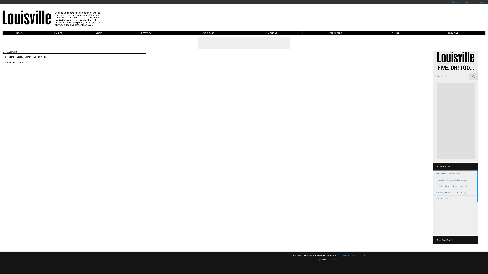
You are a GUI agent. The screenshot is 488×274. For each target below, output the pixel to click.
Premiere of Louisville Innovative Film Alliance (26, 56)
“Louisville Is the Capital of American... (452, 180)
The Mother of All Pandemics (448, 173)
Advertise (346, 255)
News (19, 33)
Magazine (452, 33)
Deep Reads (336, 33)
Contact (362, 255)
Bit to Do (146, 33)
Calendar (271, 33)
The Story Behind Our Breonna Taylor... (452, 192)
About (354, 255)
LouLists (395, 33)
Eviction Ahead (442, 198)
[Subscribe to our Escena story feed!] (17, 52)
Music (98, 33)
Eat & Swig (208, 33)
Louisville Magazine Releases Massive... (452, 186)
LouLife (58, 33)
